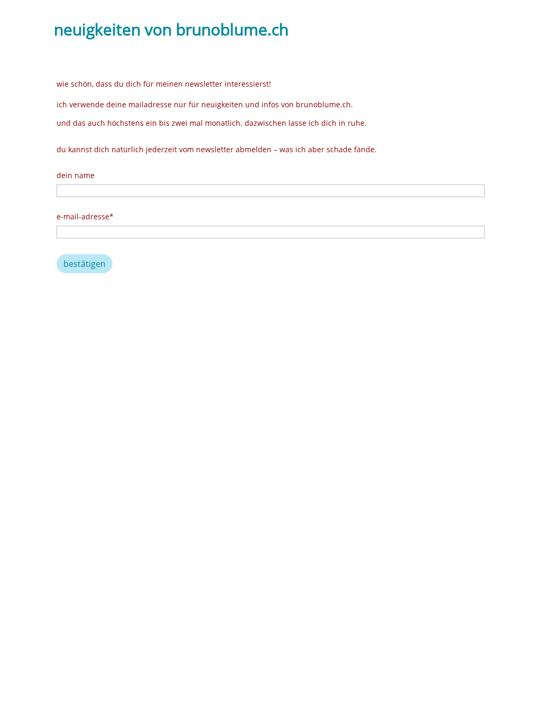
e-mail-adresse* (85, 216)
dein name (76, 175)
